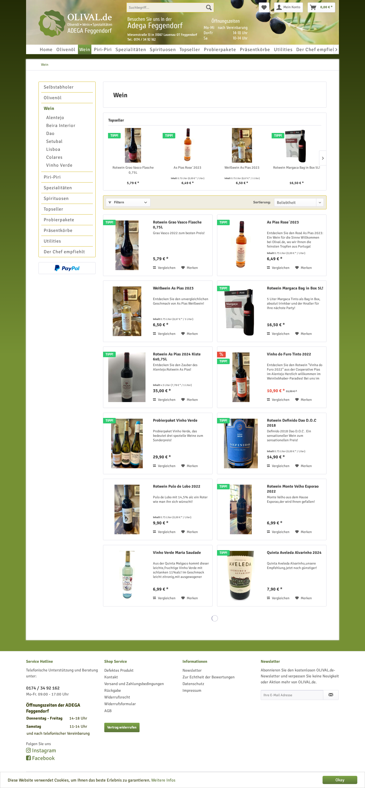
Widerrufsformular (120, 703)
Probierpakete (59, 219)
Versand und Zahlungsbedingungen (134, 683)
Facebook (43, 758)
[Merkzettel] (264, 7)
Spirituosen (56, 198)
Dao (50, 133)
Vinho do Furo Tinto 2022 (289, 354)
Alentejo (55, 117)
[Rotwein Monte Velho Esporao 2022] (241, 509)
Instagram (43, 750)
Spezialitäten (58, 187)
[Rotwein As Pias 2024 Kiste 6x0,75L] (127, 377)
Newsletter (192, 670)
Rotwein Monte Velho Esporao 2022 (293, 489)
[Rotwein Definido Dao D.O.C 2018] (241, 443)
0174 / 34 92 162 (43, 688)
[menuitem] (170, 7)
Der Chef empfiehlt (64, 251)
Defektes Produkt (119, 670)
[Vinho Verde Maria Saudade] (127, 575)
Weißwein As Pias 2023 (241, 167)
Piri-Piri (52, 177)
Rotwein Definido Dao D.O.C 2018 (291, 423)
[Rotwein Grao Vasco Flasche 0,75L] (133, 145)
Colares (54, 157)
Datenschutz (193, 683)
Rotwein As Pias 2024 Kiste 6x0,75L (177, 357)
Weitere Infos (163, 780)
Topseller (53, 209)
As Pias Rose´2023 (187, 167)
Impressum (191, 690)
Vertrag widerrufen (122, 727)
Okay (339, 780)
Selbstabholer (59, 87)
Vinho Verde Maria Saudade (177, 552)
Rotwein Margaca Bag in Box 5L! (296, 167)
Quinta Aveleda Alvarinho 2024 (294, 552)
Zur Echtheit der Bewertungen (208, 677)
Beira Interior (60, 125)
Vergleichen (166, 268)
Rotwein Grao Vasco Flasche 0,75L (133, 170)
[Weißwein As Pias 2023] (242, 145)
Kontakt (111, 677)
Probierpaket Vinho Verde (175, 420)
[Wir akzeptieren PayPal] (67, 268)
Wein (49, 108)
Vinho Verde (59, 165)
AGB (108, 710)
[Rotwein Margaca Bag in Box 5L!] (297, 145)
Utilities (52, 241)
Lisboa (53, 149)
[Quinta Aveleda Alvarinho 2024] (241, 575)
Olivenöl (53, 97)
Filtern (118, 202)
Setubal (54, 141)
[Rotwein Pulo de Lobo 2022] (127, 509)
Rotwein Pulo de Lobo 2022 (176, 486)
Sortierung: (262, 202)
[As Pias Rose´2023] (188, 145)
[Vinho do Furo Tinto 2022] (241, 377)
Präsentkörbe (58, 230)
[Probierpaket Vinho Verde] (127, 443)
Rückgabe (112, 690)
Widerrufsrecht (117, 697)
